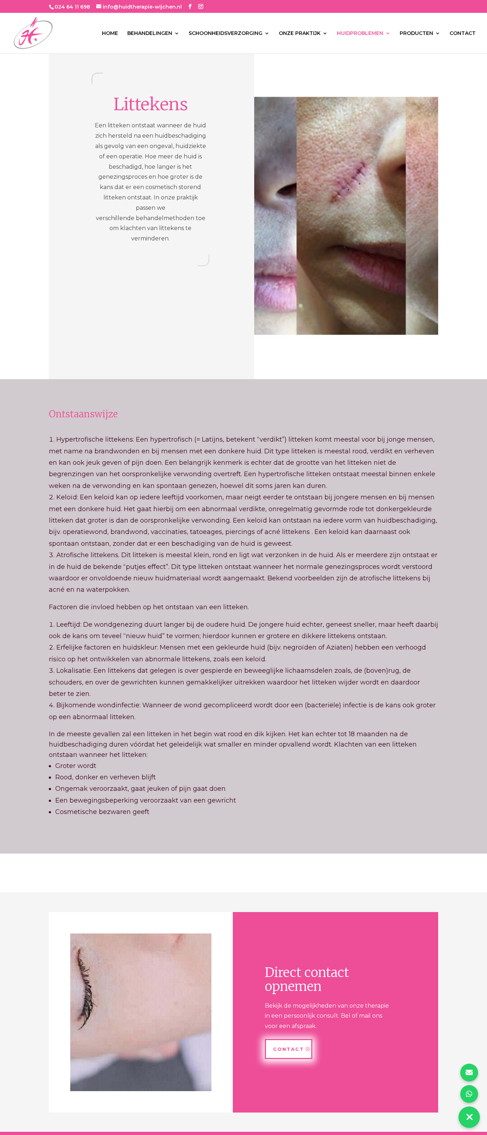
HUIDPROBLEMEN (360, 33)
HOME (110, 33)
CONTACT (463, 33)
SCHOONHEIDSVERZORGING (225, 33)
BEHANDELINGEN (149, 33)
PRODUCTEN (416, 33)
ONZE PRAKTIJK (300, 33)
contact (288, 1049)
